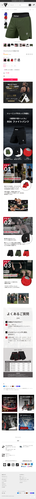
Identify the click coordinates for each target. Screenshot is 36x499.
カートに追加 (10, 79)
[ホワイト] (15, 60)
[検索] (30, 5)
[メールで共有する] (32, 54)
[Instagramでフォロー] (4, 493)
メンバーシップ (4, 477)
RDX (4, 53)
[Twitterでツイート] (30, 54)
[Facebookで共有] (26, 54)
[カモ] (18, 60)
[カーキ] (8, 60)
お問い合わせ (4, 485)
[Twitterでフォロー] (2, 493)
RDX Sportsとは (4, 476)
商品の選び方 (4, 479)
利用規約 (21, 482)
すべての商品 (7, 9)
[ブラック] (4, 60)
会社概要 (3, 487)
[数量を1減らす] (7, 76)
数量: (4, 76)
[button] (5, 54)
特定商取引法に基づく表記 (24, 479)
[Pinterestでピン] (28, 54)
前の (30, 9)
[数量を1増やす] (12, 76)
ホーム (3, 9)
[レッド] (11, 60)
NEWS (3, 482)
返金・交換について (23, 477)
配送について (22, 476)
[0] (33, 5)
